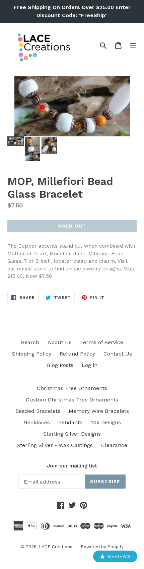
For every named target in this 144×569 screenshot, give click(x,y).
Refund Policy (77, 354)
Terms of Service (101, 342)
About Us (60, 342)
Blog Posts (60, 365)
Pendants (70, 422)
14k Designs (106, 422)
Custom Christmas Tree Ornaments (72, 399)
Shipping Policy (31, 354)
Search (30, 342)
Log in (89, 365)
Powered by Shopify (102, 546)
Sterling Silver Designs (72, 434)
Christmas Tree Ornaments (72, 388)
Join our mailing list (72, 466)
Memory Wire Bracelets (99, 411)
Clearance (114, 445)
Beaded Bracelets (37, 411)
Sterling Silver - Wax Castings (55, 445)
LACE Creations (55, 546)
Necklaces (36, 422)
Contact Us (117, 354)
